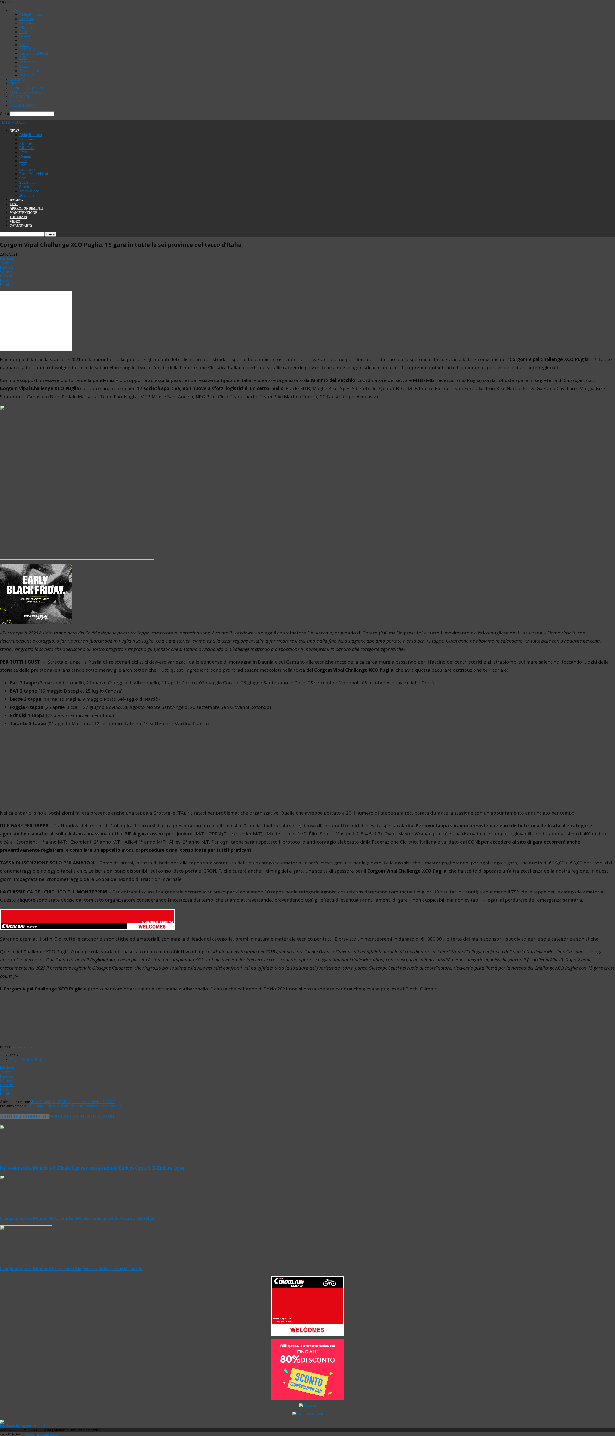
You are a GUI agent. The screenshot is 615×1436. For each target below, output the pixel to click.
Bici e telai (27, 23)
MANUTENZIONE (25, 92)
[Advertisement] (307, 768)
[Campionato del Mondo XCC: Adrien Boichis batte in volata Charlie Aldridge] (26, 1210)
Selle (23, 58)
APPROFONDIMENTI (28, 88)
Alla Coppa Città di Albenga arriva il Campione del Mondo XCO (75, 1106)
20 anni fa (26, 75)
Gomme (25, 36)
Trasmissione (29, 71)
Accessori (26, 19)
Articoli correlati (24, 1116)
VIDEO (16, 101)
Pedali (24, 45)
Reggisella (27, 49)
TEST (14, 84)
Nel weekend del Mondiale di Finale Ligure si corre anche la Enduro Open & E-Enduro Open (92, 1168)
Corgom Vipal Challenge (26, 1060)
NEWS (15, 10)
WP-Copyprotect (48, 1434)
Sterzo (24, 66)
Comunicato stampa (24, 1047)
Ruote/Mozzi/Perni (33, 53)
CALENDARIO (22, 105)
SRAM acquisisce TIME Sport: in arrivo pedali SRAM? (72, 1102)
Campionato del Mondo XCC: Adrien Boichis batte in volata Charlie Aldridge (77, 1218)
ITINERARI (19, 97)
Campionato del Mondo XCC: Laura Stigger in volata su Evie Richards (71, 1268)
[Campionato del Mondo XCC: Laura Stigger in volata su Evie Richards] (26, 1260)
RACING (17, 79)
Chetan (29, 1434)
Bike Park (26, 27)
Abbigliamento (30, 14)
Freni (23, 32)
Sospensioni (28, 62)
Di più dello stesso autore (82, 1116)
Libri (23, 40)
